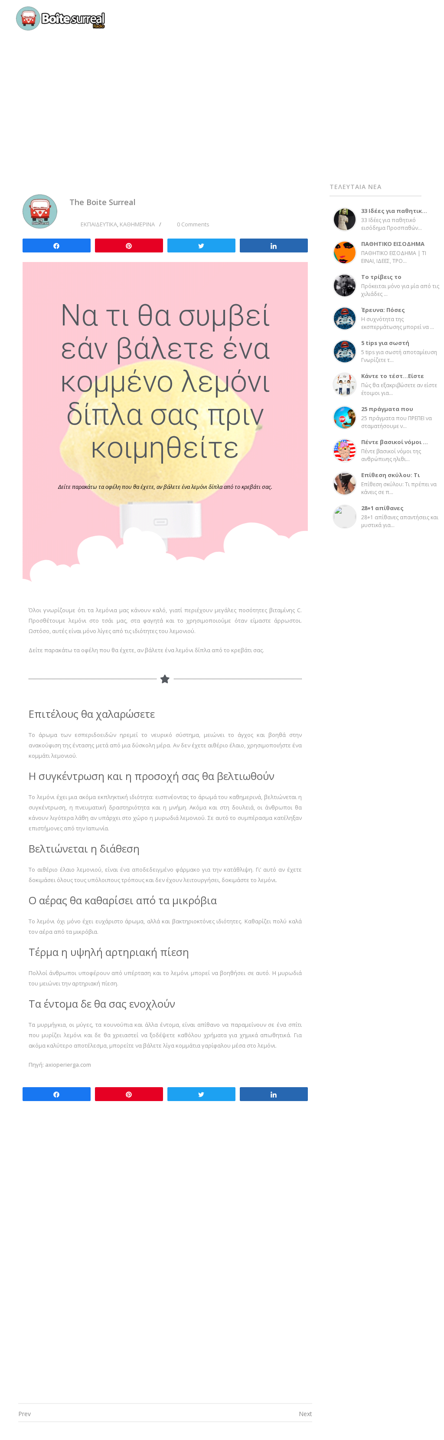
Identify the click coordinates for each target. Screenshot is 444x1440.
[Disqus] (165, 1269)
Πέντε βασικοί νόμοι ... (394, 442)
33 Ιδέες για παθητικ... (394, 211)
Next (305, 1414)
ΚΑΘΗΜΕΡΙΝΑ (137, 224)
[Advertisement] (222, 91)
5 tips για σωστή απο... (385, 346)
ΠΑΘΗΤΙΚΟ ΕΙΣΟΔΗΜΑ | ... (392, 247)
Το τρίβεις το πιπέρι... (381, 280)
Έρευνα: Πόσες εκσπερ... (383, 313)
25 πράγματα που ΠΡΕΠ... (387, 412)
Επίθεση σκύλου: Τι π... (390, 478)
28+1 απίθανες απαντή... (382, 511)
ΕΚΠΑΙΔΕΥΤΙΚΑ (99, 224)
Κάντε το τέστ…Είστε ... (392, 379)
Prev (24, 1414)
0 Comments (193, 224)
